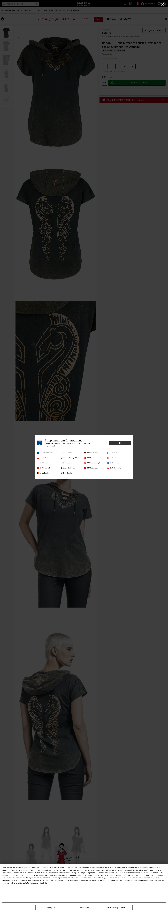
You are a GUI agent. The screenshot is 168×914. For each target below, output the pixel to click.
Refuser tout (84, 908)
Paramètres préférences (117, 907)
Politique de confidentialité (37, 883)
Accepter (51, 908)
